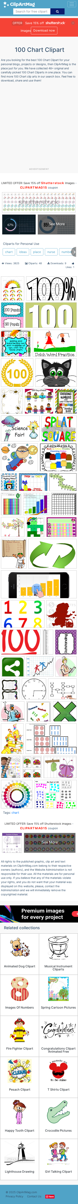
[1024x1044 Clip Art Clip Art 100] (61, 615)
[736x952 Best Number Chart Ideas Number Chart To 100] (35, 528)
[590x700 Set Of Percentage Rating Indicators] (12, 290)
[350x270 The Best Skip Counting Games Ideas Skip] (60, 768)
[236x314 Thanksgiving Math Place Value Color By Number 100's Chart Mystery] (31, 768)
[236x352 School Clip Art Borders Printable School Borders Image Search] (12, 740)
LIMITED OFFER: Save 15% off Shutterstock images (38, 823)
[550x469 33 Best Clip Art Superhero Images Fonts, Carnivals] (19, 459)
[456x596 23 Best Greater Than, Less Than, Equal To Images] (65, 403)
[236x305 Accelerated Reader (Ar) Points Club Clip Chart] (12, 317)
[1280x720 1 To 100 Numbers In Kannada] (51, 317)
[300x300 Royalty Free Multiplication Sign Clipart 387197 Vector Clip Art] (64, 713)
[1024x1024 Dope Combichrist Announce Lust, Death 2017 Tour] (12, 668)
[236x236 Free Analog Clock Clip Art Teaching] (34, 691)
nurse (51, 252)
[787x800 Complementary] (16, 796)
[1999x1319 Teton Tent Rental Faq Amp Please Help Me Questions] (51, 740)
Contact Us (34, 1196)
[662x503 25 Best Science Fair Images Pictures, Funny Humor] (20, 430)
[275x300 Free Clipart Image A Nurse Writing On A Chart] (65, 668)
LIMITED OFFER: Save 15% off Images (37, 183)
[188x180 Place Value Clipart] (39, 713)
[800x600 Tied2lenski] (55, 796)
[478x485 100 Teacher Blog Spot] (16, 345)
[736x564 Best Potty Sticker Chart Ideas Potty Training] (61, 528)
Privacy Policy (14, 1196)
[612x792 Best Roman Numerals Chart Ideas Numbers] (13, 555)
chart (9, 252)
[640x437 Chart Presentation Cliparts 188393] (52, 555)
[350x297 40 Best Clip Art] (58, 459)
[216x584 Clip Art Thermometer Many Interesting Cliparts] (48, 644)
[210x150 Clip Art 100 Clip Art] (22, 615)
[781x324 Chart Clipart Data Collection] (38, 586)
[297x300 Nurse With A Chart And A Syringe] (12, 713)
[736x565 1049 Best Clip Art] (55, 374)
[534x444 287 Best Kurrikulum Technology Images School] (59, 430)
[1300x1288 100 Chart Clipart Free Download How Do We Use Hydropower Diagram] (17, 374)
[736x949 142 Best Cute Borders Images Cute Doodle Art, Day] (12, 403)
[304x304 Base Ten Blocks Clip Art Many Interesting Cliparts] (63, 505)
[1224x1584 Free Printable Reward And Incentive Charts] (10, 691)
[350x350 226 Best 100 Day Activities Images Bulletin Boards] (39, 403)
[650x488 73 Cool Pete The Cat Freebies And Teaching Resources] (33, 483)
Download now (44, 30)
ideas (23, 252)
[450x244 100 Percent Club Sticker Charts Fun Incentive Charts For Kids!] (51, 290)
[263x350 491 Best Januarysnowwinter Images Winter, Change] (9, 483)
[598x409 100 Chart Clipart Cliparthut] (54, 345)
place (37, 252)
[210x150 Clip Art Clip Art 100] (21, 644)
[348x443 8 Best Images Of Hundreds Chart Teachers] (11, 506)
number (67, 252)
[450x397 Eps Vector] (40, 668)
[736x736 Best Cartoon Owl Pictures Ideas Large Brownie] (12, 528)
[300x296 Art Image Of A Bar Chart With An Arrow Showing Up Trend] (36, 506)
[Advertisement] (39, 126)
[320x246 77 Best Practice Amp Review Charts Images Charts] (62, 483)
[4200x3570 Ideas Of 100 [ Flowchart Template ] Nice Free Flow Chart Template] (62, 691)
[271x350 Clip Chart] (65, 643)
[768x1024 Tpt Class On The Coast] (10, 768)
